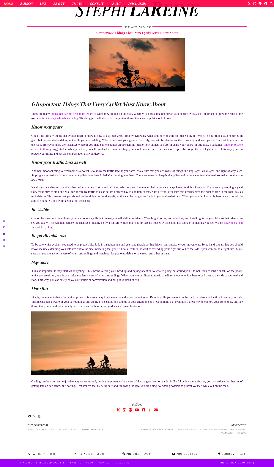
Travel (77, 3)
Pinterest (138, 454)
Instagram (91, 454)
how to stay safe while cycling (60, 118)
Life (43, 3)
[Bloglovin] (149, 410)
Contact (96, 3)
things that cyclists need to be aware (72, 113)
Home (8, 3)
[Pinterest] (260, 3)
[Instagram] (254, 3)
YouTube (186, 454)
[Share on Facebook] (29, 416)
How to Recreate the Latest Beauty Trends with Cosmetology (66, 427)
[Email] (156, 410)
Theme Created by (237, 463)
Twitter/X (43, 454)
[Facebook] (265, 3)
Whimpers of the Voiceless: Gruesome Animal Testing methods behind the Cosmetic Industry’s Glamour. (193, 429)
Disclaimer (137, 3)
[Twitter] (249, 3)
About (116, 3)
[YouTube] (137, 410)
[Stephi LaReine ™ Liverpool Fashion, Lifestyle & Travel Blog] (137, 10)
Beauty (58, 3)
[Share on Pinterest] (39, 416)
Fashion (26, 3)
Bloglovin (234, 454)
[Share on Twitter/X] (34, 416)
